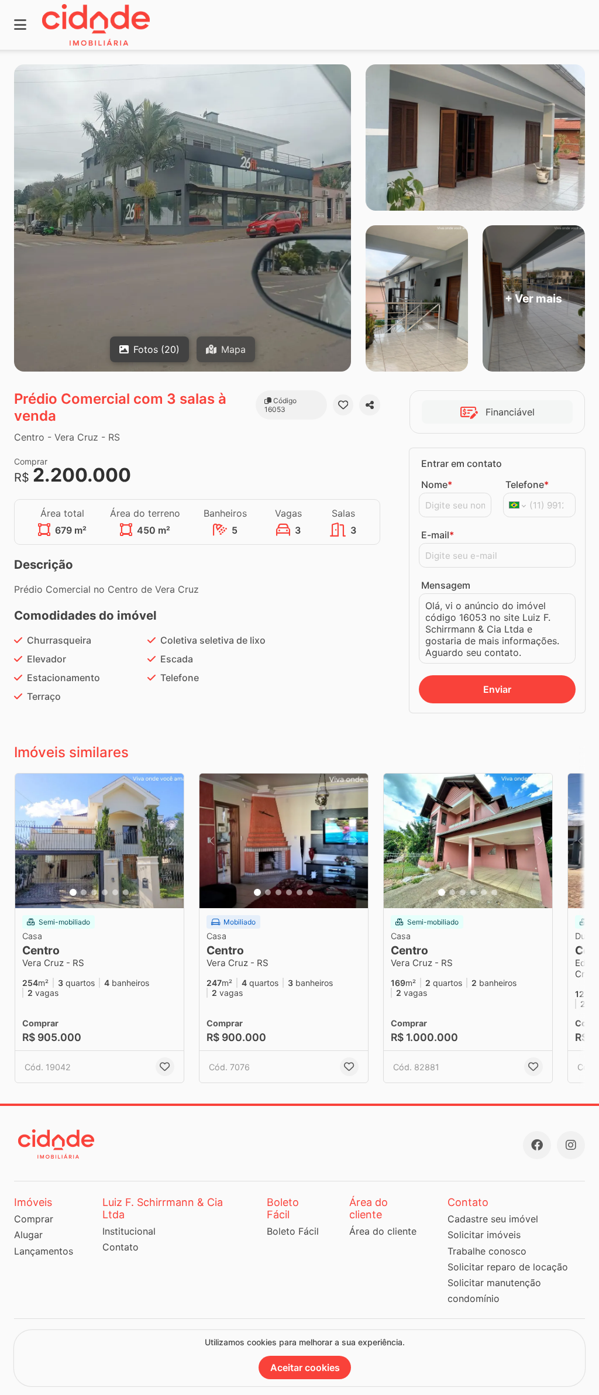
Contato (120, 1247)
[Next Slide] (171, 841)
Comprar (33, 1219)
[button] (99, 841)
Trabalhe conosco (486, 1251)
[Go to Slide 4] (105, 892)
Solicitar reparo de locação (507, 1267)
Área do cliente (382, 1231)
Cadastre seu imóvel (492, 1219)
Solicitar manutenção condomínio (494, 1290)
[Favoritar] (343, 404)
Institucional (129, 1231)
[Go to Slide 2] (84, 892)
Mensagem (445, 585)
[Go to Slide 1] (73, 892)
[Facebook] (537, 1145)
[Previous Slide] (27, 841)
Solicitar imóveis (484, 1235)
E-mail (437, 535)
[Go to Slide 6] (126, 892)
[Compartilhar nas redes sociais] (369, 404)
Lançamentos (43, 1251)
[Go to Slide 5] (115, 892)
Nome (436, 484)
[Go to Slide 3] (94, 892)
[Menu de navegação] (20, 25)
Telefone (527, 484)
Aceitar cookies (305, 1367)
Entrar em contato (461, 463)
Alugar (28, 1235)
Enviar (497, 689)
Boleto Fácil (293, 1231)
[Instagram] (571, 1145)
